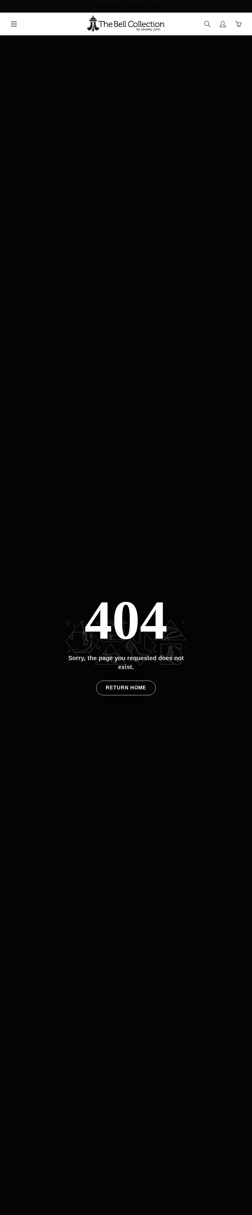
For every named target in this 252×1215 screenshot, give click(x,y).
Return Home (126, 688)
